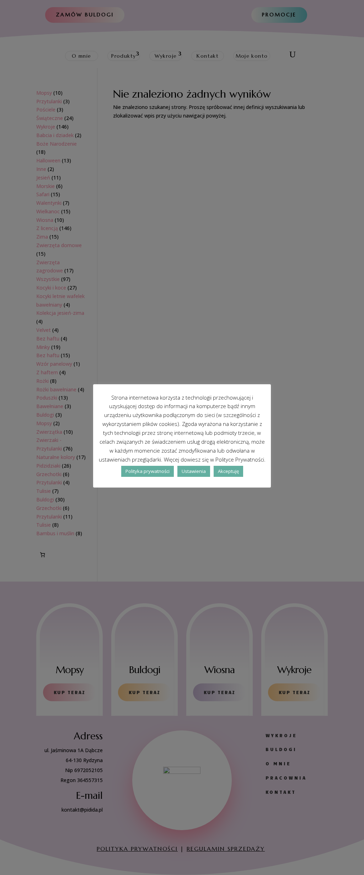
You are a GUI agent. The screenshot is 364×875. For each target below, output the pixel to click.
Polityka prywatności (147, 471)
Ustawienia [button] (194, 471)
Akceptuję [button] (228, 471)
